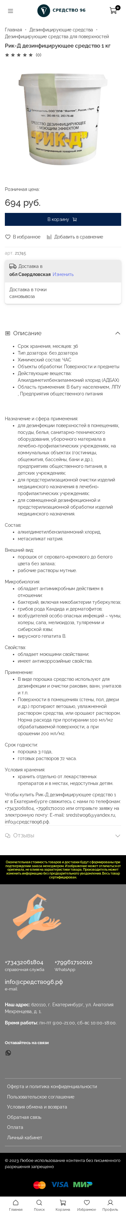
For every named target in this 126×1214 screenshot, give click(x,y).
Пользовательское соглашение (40, 1096)
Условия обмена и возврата (37, 1106)
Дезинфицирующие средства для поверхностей (57, 36)
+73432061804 (24, 962)
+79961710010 (73, 962)
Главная (13, 29)
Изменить (63, 274)
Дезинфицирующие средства (61, 29)
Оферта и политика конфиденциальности (52, 1086)
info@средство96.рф (34, 981)
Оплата (15, 1127)
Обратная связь (24, 1117)
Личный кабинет (24, 1137)
